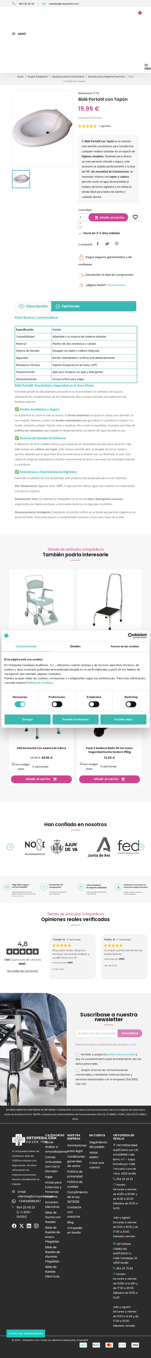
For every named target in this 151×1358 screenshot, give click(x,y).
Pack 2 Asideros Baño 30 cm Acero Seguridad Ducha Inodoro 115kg (109, 750)
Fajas (48, 1177)
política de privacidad (121, 1054)
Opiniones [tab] (71, 306)
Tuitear (107, 243)
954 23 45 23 (26, 4)
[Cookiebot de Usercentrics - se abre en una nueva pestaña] (131, 636)
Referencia (85, 93)
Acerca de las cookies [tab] (125, 646)
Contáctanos (116, 285)
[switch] (131, 704)
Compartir (97, 243)
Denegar (27, 719)
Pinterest (116, 243)
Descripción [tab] (37, 306)
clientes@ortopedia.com (63, 4)
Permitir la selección (75, 719)
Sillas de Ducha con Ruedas (53, 1217)
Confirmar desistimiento (25, 1333)
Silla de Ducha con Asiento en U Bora (41, 748)
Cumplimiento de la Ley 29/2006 (77, 1197)
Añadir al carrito (109, 217)
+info (132, 1044)
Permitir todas (123, 719)
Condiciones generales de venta (76, 1161)
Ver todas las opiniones (22, 971)
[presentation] (10, 847)
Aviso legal (74, 1151)
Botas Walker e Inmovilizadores (56, 1147)
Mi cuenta (97, 1135)
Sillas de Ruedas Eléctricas (52, 1271)
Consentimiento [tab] (26, 646)
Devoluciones (77, 1145)
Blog (70, 1222)
